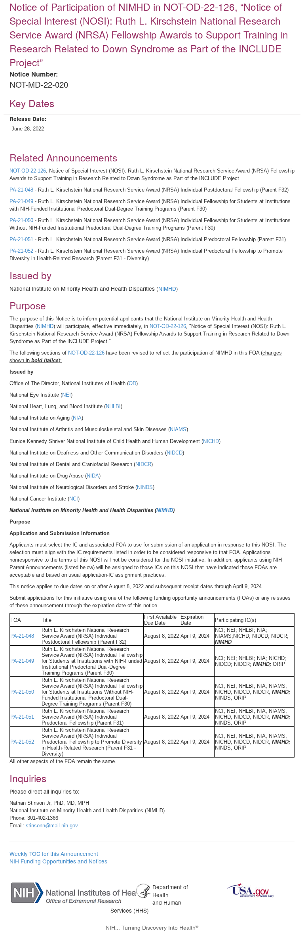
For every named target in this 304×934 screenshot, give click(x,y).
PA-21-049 (21, 201)
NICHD (211, 441)
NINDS (145, 487)
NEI (66, 395)
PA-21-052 (21, 251)
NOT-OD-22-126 (28, 171)
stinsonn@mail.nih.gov (52, 826)
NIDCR (143, 464)
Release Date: (28, 119)
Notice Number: (34, 74)
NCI (73, 499)
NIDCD (174, 453)
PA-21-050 (21, 220)
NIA (77, 418)
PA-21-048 (21, 190)
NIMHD (167, 288)
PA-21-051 (21, 239)
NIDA (93, 476)
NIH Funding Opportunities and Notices (58, 861)
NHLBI (113, 406)
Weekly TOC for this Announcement (54, 853)
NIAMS (178, 429)
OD (132, 383)
